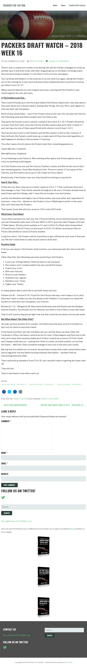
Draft (44, 398)
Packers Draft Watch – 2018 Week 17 (69, 384)
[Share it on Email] (20, 393)
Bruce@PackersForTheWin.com (16, 521)
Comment (6, 421)
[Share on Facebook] (4, 393)
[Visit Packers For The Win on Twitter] (3, 498)
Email (4, 463)
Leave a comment (59, 61)
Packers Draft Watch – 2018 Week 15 (41, 384)
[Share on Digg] (15, 393)
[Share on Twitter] (9, 393)
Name (4, 452)
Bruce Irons (36, 61)
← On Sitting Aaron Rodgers (14, 405)
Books (55, 5)
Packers (54, 398)
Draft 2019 (19, 398)
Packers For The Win (14, 5)
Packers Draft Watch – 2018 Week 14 (13, 384)
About (63, 5)
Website (4, 474)
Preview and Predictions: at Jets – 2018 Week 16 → (63, 405)
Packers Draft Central (77, 5)
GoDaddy (68, 662)
